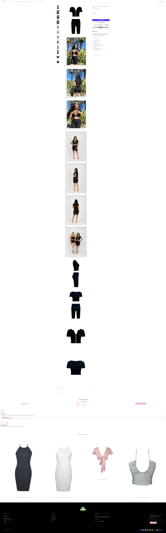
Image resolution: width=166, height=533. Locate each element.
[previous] (3, 468)
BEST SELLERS (22, 1)
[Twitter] (96, 51)
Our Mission (5, 516)
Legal (52, 521)
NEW (17, 1)
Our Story (5, 515)
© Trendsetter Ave (7, 530)
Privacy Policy (53, 519)
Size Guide (59, 392)
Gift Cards (5, 521)
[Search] (161, 1)
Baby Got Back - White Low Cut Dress (63, 497)
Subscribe (153, 522)
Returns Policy (53, 516)
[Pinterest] (97, 51)
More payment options (101, 22)
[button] (94, 8)
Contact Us (5, 522)
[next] (163, 468)
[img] (3, 410)
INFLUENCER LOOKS (30, 1)
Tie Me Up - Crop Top (103, 479)
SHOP (9, 1)
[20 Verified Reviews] (83, 512)
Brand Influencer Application (8, 519)
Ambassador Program (7, 518)
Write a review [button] (140, 403)
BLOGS (36, 1)
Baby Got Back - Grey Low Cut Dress (23, 497)
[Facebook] (95, 51)
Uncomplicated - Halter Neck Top (142, 497)
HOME (13, 1)
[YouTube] (103, 521)
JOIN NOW (96, 519)
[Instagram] (99, 521)
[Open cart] (163, 1)
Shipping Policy (60, 388)
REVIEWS (41, 1)
